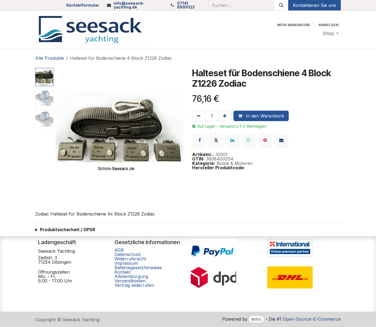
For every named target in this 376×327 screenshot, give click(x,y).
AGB (120, 250)
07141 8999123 (186, 5)
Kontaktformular (82, 5)
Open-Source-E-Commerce (312, 319)
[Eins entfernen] (198, 116)
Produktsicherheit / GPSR (67, 229)
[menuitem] (330, 33)
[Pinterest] (265, 140)
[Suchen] (281, 5)
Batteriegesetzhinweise (138, 267)
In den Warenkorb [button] (264, 116)
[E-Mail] (281, 140)
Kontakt (122, 272)
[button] (62, 132)
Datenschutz (128, 254)
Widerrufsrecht (130, 258)
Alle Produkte (49, 58)
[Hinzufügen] (224, 116)
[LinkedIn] (232, 140)
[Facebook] (199, 140)
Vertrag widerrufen (134, 285)
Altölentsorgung (131, 276)
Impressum (126, 263)
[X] (216, 140)
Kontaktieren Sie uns (314, 5)
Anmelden (328, 25)
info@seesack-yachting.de (129, 5)
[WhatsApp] (248, 140)
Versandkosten (130, 281)
